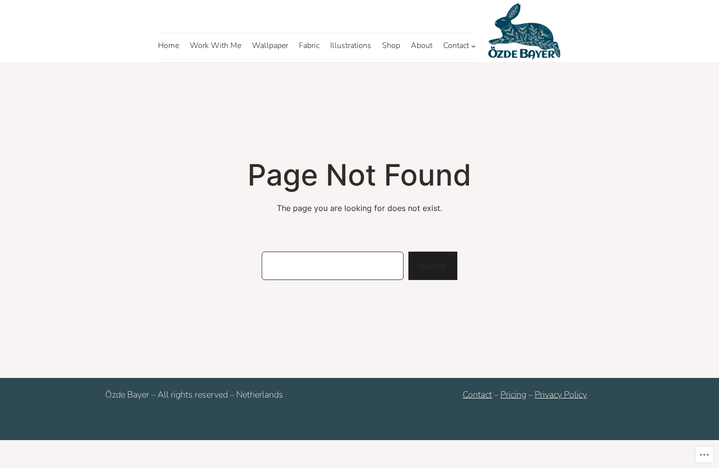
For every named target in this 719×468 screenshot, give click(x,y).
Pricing (513, 394)
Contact (477, 394)
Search (433, 266)
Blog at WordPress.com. (359, 434)
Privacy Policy (561, 394)
